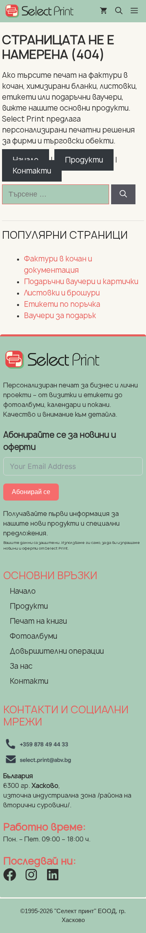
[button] (119, 11)
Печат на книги (38, 621)
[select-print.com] (39, 11)
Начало (23, 591)
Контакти (32, 171)
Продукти (84, 160)
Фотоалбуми (33, 636)
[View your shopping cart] (103, 11)
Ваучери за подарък (60, 315)
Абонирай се (31, 491)
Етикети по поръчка (62, 304)
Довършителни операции (57, 651)
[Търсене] (123, 194)
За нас (21, 666)
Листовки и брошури (62, 293)
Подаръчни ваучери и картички (81, 281)
